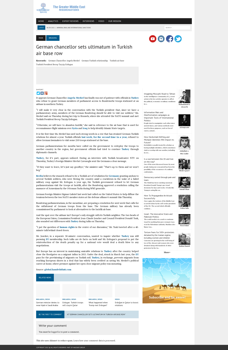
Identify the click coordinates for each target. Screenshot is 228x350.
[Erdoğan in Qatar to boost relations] (127, 295)
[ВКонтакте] (42, 93)
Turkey (135, 97)
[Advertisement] (144, 8)
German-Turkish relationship (95, 60)
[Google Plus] (46, 93)
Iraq (85, 128)
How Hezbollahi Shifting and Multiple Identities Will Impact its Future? (159, 140)
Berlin (39, 175)
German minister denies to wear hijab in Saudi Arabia (47, 304)
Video (101, 21)
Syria (75, 128)
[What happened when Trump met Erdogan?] (100, 295)
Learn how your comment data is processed (94, 340)
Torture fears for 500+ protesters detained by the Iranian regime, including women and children (159, 235)
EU (47, 239)
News (47, 299)
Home (41, 21)
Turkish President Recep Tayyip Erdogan (54, 64)
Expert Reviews (70, 21)
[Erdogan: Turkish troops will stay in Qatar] (74, 295)
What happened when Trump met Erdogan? (98, 304)
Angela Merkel (75, 97)
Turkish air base (117, 60)
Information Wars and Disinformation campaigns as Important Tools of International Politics (159, 116)
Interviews (88, 21)
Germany (114, 175)
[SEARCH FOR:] (177, 27)
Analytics (53, 21)
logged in (55, 331)
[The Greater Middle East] (61, 8)
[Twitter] (38, 93)
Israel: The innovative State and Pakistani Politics (158, 215)
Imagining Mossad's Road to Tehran (159, 93)
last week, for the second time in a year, (104, 137)
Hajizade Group (79, 347)
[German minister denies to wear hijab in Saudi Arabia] (48, 295)
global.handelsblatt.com (57, 269)
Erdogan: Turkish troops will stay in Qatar (72, 304)
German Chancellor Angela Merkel (64, 60)
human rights (67, 227)
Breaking (40, 299)
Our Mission (114, 21)
